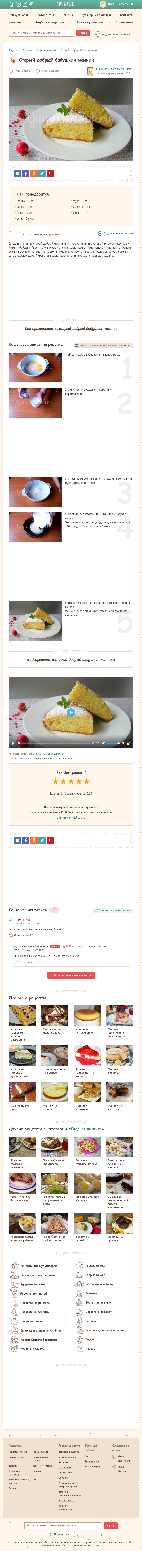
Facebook (25, 173)
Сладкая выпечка (53, 753)
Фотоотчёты (45, 15)
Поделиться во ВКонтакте (17, 173)
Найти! (83, 33)
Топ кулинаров (19, 15)
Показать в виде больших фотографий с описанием (105, 345)
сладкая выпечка (64, 758)
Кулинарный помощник (97, 15)
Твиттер (42, 173)
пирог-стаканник (33, 758)
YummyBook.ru (65, 4)
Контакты (126, 15)
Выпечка (36, 753)
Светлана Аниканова (34, 234)
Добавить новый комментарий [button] (71, 975)
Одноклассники (34, 173)
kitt (19, 920)
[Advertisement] (71, 286)
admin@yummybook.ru (71, 817)
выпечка (48, 758)
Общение (68, 15)
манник (19, 758)
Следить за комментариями (115, 910)
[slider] (54, 743)
